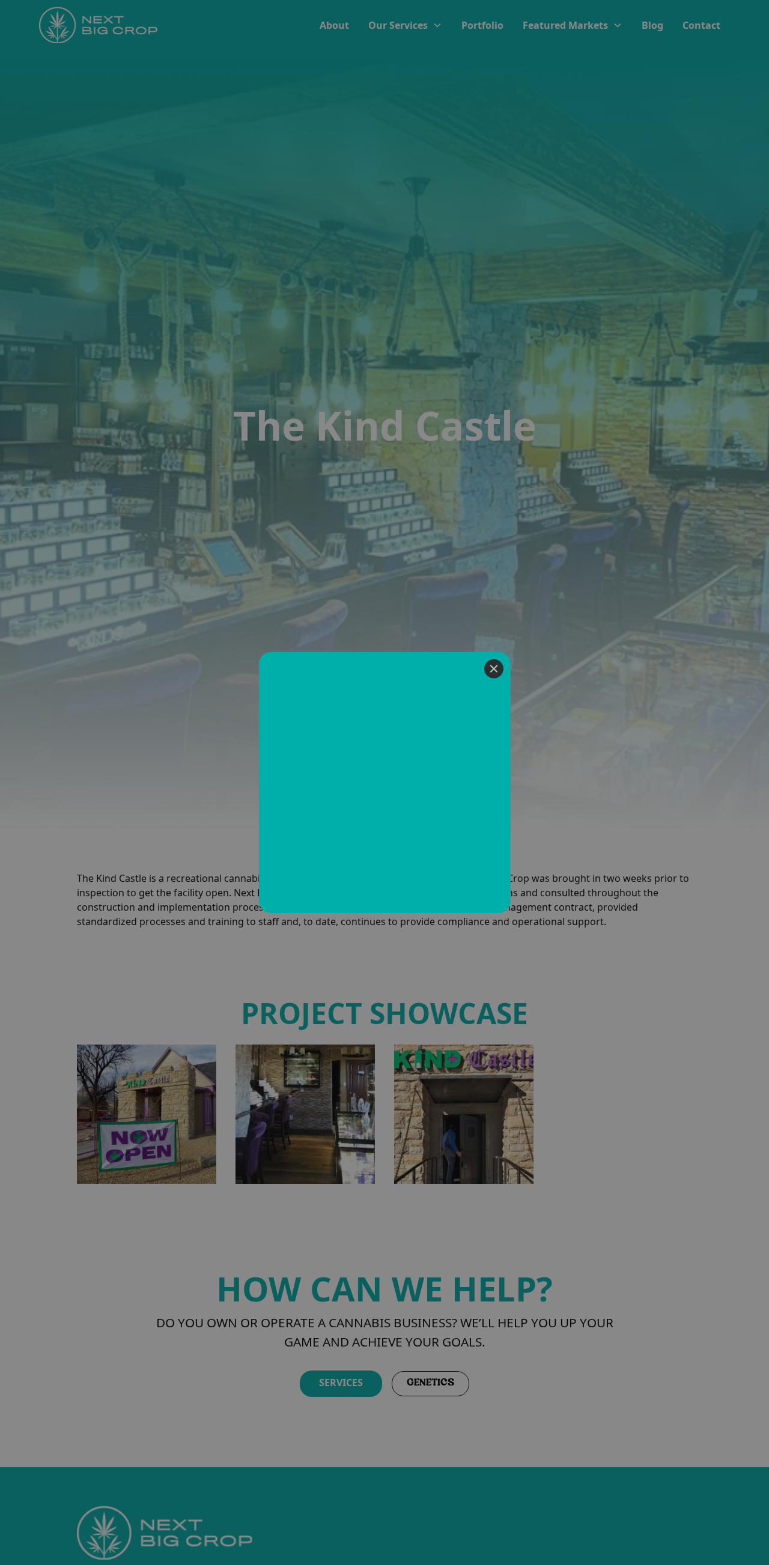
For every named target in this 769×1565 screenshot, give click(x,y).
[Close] (493, 668)
